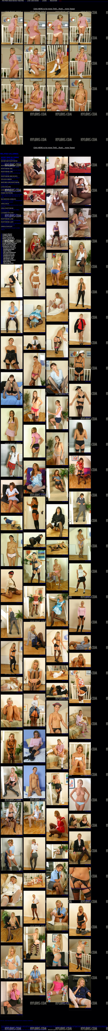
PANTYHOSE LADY (7, 222)
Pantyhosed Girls (8, 249)
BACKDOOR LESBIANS (8, 199)
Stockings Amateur (9, 260)
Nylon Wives (7, 251)
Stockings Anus (8, 263)
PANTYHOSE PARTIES (8, 165)
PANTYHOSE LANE (7, 219)
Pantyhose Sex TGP (9, 246)
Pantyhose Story (8, 257)
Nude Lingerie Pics (9, 238)
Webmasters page (51, 1029)
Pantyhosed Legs (9, 254)
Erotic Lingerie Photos (10, 243)
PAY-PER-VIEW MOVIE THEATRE (13, 1)
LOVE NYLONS (6, 187)
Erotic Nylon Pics (8, 241)
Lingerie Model (7, 234)
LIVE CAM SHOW (33, 1)
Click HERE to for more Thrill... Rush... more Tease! (54, 9)
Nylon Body (7, 261)
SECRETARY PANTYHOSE (9, 161)
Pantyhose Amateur (9, 248)
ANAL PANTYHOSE (7, 208)
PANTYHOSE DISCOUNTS (9, 176)
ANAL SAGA (5, 203)
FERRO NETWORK (7, 193)
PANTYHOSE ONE (6, 168)
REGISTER (53, 1)
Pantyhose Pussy (9, 255)
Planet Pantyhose (8, 237)
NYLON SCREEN (6, 179)
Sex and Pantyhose (9, 252)
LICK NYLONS (5, 190)
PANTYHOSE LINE (7, 171)
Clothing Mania (7, 235)
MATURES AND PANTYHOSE (10, 182)
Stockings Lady (8, 258)
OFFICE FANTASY (6, 226)
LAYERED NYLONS (7, 213)
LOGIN (44, 1)
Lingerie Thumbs (8, 240)
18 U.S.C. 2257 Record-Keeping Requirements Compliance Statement (16, 1020)
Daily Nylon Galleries (9, 245)
